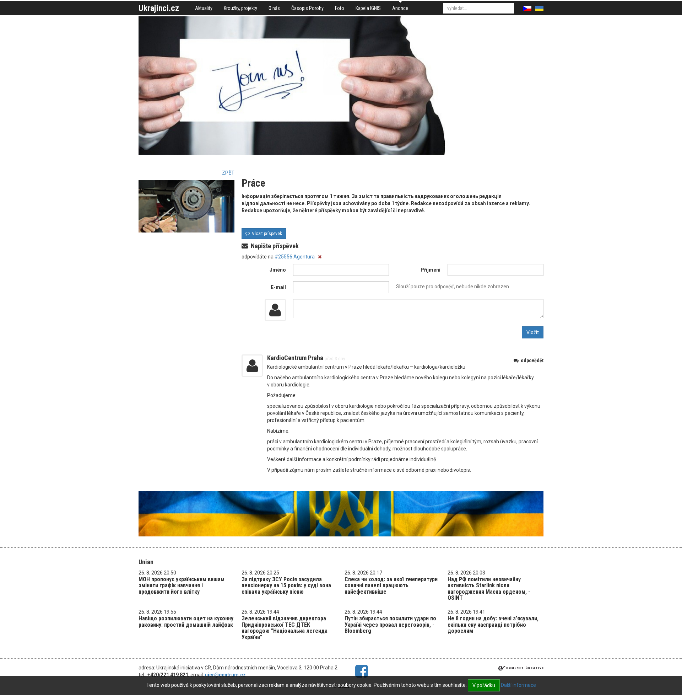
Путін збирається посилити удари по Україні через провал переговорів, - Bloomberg (390, 624)
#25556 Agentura (295, 257)
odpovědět (531, 360)
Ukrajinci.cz (159, 8)
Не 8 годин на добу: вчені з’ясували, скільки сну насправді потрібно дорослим (493, 624)
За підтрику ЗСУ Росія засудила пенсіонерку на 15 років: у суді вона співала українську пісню (286, 585)
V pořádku (483, 685)
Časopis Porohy (307, 8)
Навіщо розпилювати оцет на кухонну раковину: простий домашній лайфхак (186, 621)
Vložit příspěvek (266, 233)
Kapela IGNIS (368, 8)
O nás (274, 8)
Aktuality (203, 8)
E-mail (278, 287)
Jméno (278, 270)
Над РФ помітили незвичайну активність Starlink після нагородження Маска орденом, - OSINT (489, 589)
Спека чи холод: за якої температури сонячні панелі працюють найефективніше (391, 585)
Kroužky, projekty (240, 8)
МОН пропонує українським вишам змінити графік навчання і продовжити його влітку (181, 585)
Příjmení (430, 270)
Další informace (518, 685)
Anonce (400, 8)
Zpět (228, 173)
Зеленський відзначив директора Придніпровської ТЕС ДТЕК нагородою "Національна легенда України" (285, 628)
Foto (339, 8)
